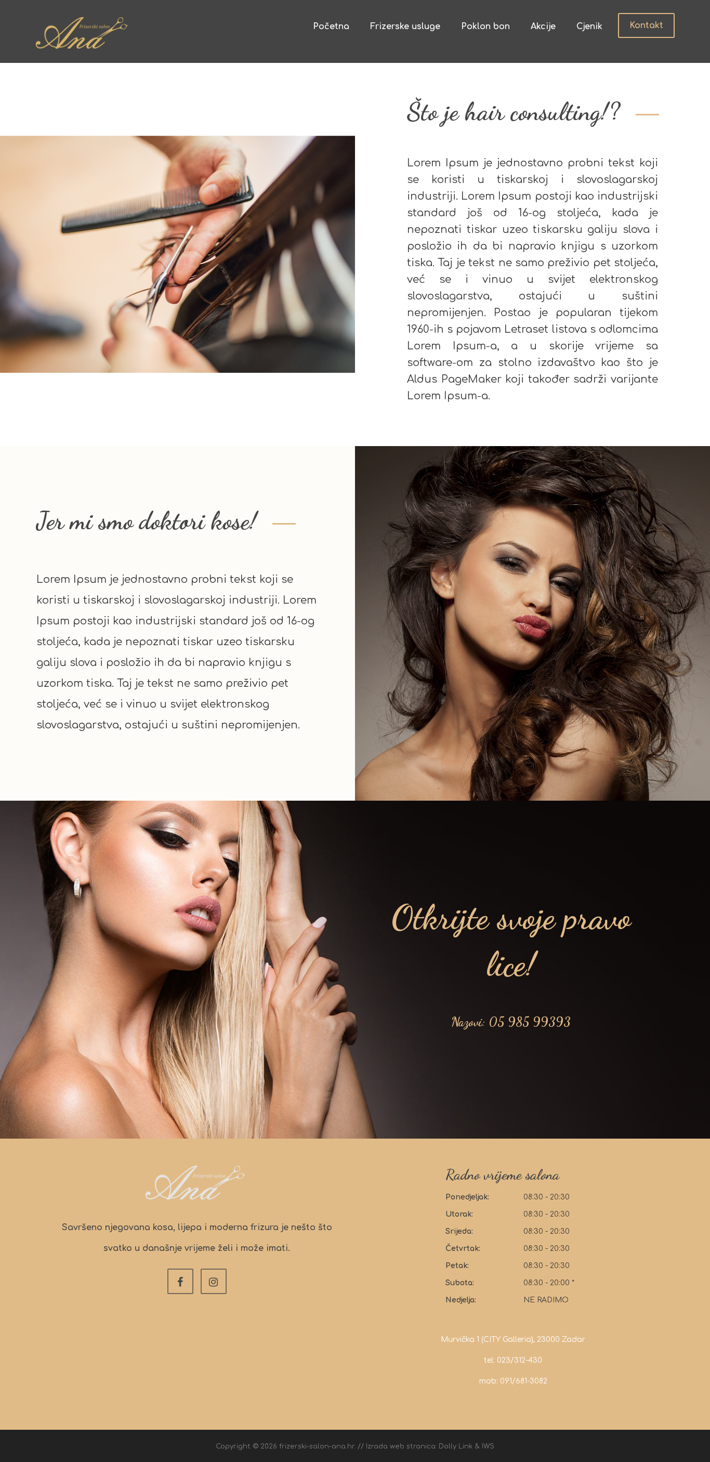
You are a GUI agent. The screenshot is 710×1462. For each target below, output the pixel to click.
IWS (488, 1446)
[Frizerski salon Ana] (82, 33)
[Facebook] (180, 1281)
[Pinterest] (214, 1281)
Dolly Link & (460, 1446)
